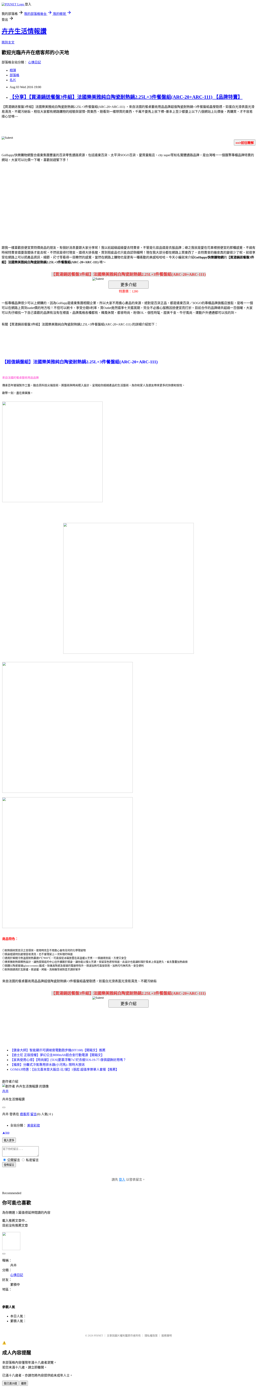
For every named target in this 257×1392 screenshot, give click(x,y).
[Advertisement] (94, 197)
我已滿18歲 (10, 1383)
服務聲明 (166, 1335)
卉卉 (5, 1091)
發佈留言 (9, 1164)
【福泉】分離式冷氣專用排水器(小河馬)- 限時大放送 (47, 1064)
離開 (23, 1383)
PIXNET (98, 1335)
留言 (33, 1114)
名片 (13, 80)
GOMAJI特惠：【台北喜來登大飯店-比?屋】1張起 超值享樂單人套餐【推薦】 (64, 1069)
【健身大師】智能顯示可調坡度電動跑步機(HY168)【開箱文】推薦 (57, 1050)
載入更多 (9, 1140)
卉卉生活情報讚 (24, 31)
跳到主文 (8, 42)
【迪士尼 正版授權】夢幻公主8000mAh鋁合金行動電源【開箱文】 (57, 1055)
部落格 (14, 75)
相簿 (13, 70)
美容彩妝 (33, 1125)
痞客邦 (25, 1114)
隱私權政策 (151, 1335)
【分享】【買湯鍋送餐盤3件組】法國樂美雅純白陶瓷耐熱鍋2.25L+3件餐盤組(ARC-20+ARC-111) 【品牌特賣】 (126, 97)
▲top (5, 1132)
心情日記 (34, 62)
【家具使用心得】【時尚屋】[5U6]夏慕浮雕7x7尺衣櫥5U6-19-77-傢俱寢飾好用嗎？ (68, 1060)
